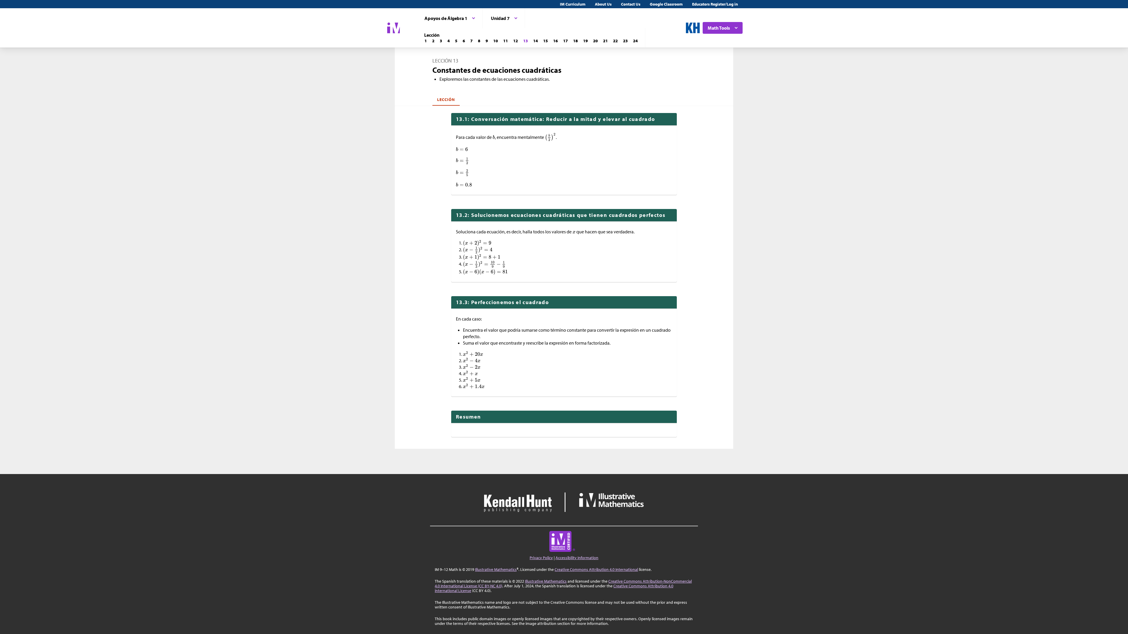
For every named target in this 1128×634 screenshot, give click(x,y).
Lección (446, 99)
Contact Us (630, 4)
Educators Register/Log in (715, 4)
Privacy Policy (541, 557)
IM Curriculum (572, 4)
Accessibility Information (576, 557)
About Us (603, 4)
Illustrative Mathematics (496, 569)
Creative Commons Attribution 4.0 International (596, 569)
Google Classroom (666, 4)
